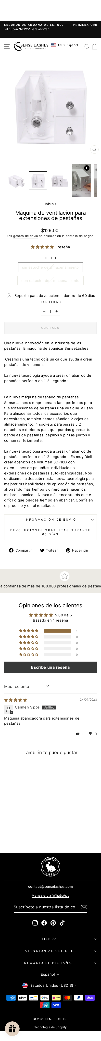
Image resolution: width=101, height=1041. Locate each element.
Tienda (49, 939)
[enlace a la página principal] (31, 46)
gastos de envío (25, 236)
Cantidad (50, 302)
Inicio (49, 204)
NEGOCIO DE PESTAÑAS (49, 963)
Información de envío (50, 519)
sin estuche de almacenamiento (50, 267)
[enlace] (50, 866)
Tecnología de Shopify (50, 1027)
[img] (15, 700)
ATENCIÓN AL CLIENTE (49, 951)
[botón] (84, 907)
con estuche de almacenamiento (50, 280)
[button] (43, 247)
